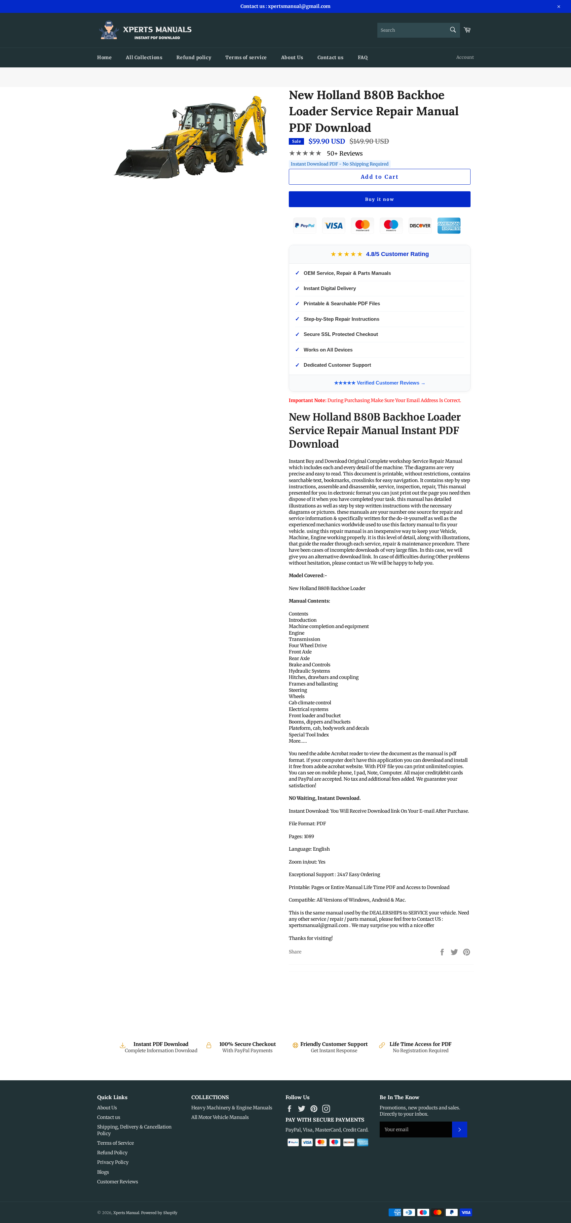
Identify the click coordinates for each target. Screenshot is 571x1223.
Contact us (331, 57)
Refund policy (193, 57)
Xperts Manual (126, 1212)
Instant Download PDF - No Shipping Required (340, 164)
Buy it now (379, 199)
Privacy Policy (113, 1162)
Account (465, 57)
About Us (292, 57)
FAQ (363, 57)
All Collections (144, 57)
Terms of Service (115, 1143)
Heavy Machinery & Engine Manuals (231, 1108)
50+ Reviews (345, 153)
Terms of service (246, 57)
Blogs (103, 1172)
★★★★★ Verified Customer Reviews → (380, 383)
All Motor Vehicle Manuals (220, 1117)
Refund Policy (112, 1153)
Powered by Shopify (159, 1212)
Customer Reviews (117, 1182)
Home (104, 57)
